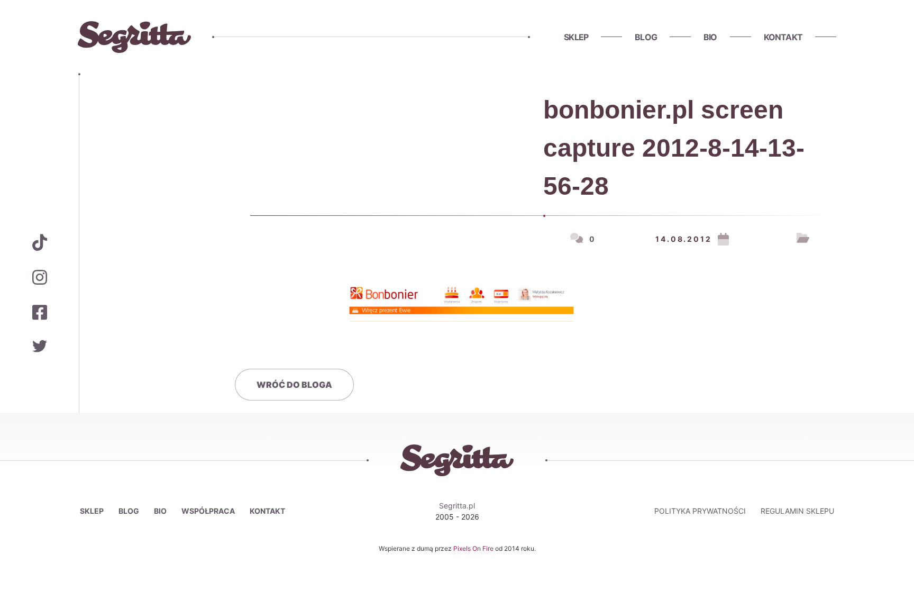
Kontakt (783, 37)
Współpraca (208, 510)
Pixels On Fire (474, 548)
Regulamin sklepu (797, 510)
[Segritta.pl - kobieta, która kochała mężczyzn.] (134, 37)
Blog (646, 37)
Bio (710, 37)
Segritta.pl (457, 505)
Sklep (576, 37)
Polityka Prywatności (700, 510)
